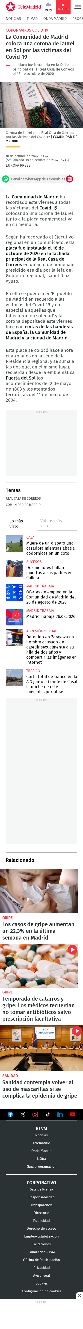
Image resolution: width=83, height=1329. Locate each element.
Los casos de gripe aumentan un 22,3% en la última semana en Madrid (39, 891)
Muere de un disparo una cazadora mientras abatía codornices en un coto (14, 543)
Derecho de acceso (41, 1228)
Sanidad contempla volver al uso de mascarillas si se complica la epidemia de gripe (41, 1048)
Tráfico (33, 671)
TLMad (32, 19)
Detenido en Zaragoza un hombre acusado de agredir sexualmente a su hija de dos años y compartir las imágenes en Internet (14, 637)
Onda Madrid (55, 19)
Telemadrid (41, 1143)
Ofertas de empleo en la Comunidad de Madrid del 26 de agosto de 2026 (14, 592)
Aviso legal (41, 1275)
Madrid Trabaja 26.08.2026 (14, 617)
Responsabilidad (42, 1197)
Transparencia (41, 1205)
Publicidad (41, 1221)
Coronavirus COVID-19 (27, 30)
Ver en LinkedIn (60, 1114)
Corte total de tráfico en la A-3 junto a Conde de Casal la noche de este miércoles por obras (14, 677)
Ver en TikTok (47, 1115)
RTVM (41, 1128)
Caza (30, 537)
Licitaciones (42, 1244)
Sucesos (34, 562)
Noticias (13, 19)
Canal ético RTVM (41, 1252)
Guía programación (41, 1166)
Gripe (7, 918)
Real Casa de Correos (23, 498)
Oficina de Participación (41, 1260)
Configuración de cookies (41, 1291)
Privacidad (41, 1268)
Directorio (41, 1213)
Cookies (42, 1283)
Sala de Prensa (41, 1189)
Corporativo (41, 1183)
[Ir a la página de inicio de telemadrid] (23, 7)
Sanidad (10, 1076)
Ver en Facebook (10, 1115)
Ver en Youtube (72, 1114)
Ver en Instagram (35, 1114)
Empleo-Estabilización (41, 1236)
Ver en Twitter (22, 1115)
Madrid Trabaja (40, 586)
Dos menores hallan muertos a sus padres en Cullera (14, 568)
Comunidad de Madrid (23, 505)
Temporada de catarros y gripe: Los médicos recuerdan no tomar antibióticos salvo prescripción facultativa (39, 966)
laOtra (41, 1159)
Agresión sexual (41, 631)
